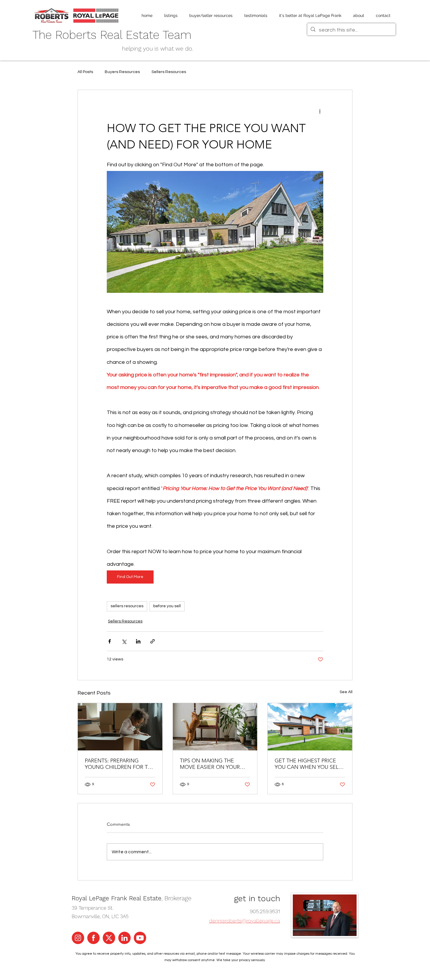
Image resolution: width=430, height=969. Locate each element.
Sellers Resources (169, 72)
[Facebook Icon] (93, 938)
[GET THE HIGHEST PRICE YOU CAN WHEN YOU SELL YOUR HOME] (310, 726)
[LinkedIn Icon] (124, 938)
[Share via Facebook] (109, 641)
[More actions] (319, 111)
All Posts (85, 72)
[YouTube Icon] (140, 938)
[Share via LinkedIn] (138, 641)
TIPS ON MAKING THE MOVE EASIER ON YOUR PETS (210, 763)
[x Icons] (109, 938)
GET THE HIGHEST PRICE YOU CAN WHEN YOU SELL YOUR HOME (308, 763)
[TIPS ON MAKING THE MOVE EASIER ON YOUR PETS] (215, 726)
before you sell (167, 606)
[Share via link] (152, 641)
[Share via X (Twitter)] (124, 641)
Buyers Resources (122, 72)
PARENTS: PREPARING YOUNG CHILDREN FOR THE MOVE (120, 763)
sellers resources (127, 606)
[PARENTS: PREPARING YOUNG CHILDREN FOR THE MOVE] (120, 726)
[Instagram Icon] (78, 938)
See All (346, 692)
